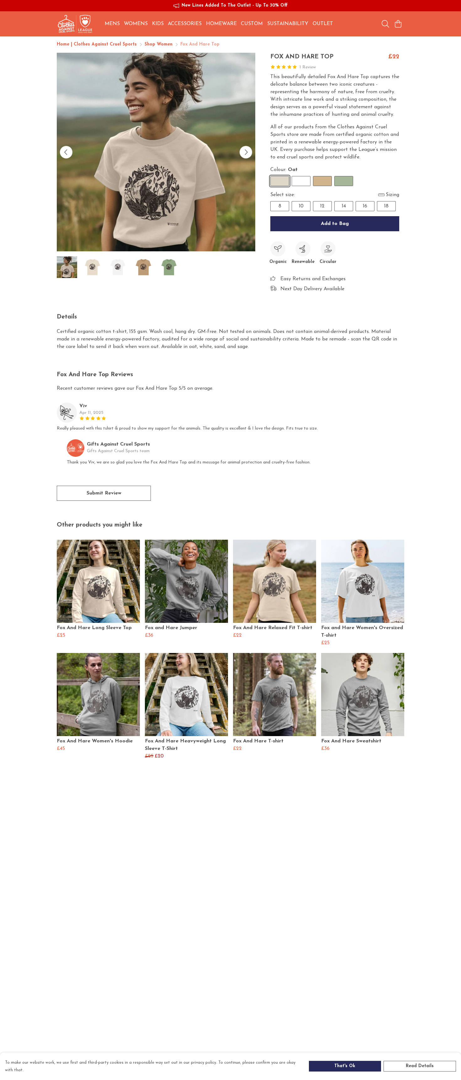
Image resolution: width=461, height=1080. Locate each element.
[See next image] (246, 152)
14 (344, 206)
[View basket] (398, 24)
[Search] (385, 24)
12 (322, 206)
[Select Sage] (343, 181)
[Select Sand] (322, 181)
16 (365, 206)
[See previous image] (66, 152)
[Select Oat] (279, 181)
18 (386, 206)
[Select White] (301, 181)
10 (301, 206)
